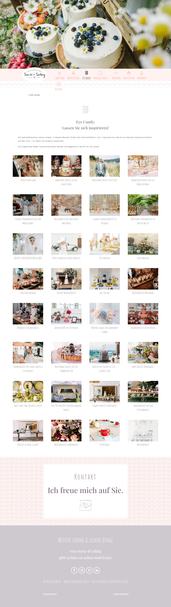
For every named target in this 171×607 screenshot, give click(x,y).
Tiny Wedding (104, 258)
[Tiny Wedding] (105, 244)
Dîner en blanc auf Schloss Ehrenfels (66, 258)
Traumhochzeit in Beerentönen (143, 327)
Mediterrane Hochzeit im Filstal (104, 180)
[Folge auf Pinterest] (89, 570)
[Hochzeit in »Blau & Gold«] (28, 430)
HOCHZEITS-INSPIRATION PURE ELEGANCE (28, 258)
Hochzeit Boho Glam (28, 180)
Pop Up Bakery (105, 444)
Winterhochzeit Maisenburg (143, 293)
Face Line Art (105, 293)
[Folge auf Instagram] (81, 570)
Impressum (50, 594)
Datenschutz (121, 594)
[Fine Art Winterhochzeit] (66, 279)
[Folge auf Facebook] (74, 570)
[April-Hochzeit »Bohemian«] (143, 352)
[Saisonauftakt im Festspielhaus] (66, 313)
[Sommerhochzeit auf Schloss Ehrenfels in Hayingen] (28, 352)
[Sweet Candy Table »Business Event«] (28, 391)
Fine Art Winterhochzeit (66, 293)
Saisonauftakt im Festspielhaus (66, 327)
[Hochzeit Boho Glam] (28, 166)
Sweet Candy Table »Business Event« (28, 405)
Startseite (23, 95)
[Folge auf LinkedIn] (97, 570)
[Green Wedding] (143, 244)
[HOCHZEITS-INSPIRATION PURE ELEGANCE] (28, 244)
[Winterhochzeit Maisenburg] (143, 279)
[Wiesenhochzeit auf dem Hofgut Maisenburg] (66, 205)
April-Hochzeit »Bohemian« (143, 366)
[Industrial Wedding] (28, 279)
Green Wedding (143, 258)
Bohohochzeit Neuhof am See (28, 327)
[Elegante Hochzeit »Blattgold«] (105, 391)
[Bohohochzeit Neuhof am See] (28, 313)
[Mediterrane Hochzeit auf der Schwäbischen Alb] (66, 352)
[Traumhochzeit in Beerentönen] (143, 313)
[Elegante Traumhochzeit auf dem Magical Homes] (28, 205)
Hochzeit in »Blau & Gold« (28, 444)
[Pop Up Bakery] (105, 430)
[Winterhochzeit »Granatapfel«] (66, 430)
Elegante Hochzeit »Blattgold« (105, 405)
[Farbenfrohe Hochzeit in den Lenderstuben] (66, 166)
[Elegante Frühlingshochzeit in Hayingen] (105, 205)
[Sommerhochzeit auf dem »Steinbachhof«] (143, 391)
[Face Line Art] (105, 279)
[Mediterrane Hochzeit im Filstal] (105, 166)
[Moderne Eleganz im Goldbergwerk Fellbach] (105, 313)
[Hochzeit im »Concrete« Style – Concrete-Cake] (105, 352)
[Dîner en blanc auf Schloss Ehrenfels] (66, 244)
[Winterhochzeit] (143, 430)
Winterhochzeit (143, 444)
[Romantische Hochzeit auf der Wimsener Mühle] (143, 166)
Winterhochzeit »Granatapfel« (66, 444)
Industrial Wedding (28, 293)
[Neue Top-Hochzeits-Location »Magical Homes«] (66, 391)
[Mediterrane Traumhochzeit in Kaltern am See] (143, 205)
